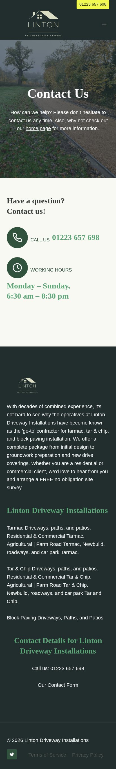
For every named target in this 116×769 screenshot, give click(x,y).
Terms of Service (47, 755)
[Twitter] (12, 754)
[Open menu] (104, 24)
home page (38, 128)
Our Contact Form (58, 685)
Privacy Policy (88, 755)
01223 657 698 (92, 4)
